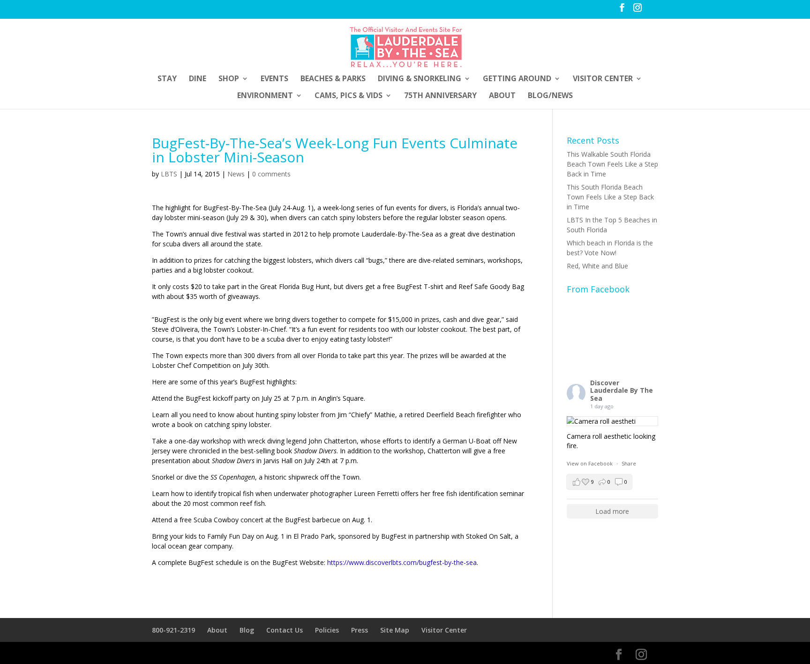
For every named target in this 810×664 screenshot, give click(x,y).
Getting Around (517, 79)
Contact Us (284, 630)
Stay (167, 79)
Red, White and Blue (597, 265)
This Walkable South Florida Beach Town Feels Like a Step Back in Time (612, 164)
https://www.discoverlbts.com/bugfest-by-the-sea (402, 562)
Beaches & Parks (333, 79)
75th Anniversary (440, 96)
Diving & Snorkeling (419, 79)
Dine (197, 79)
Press (359, 630)
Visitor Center (603, 79)
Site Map (394, 630)
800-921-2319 (173, 630)
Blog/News (550, 96)
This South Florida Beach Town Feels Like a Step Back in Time (610, 197)
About (502, 96)
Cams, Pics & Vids (348, 96)
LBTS (169, 173)
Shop (228, 79)
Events (274, 79)
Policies (327, 630)
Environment (265, 96)
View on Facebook (590, 463)
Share (629, 463)
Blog (247, 630)
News (236, 173)
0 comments (271, 173)
